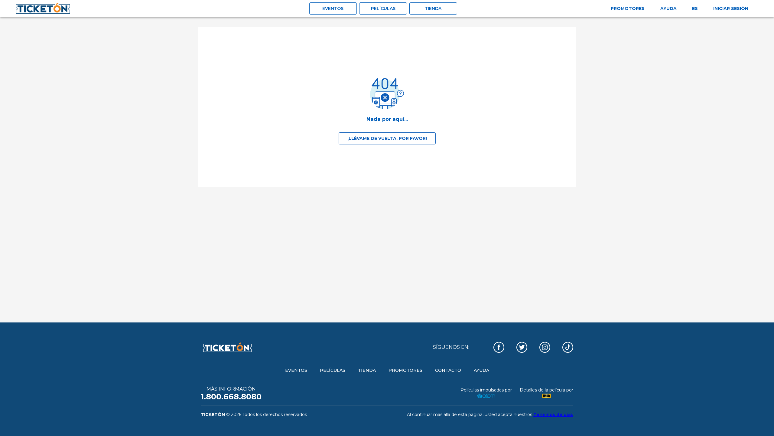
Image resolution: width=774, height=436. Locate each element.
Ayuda (668, 8)
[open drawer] (43, 8)
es (695, 8)
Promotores (628, 8)
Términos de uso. (553, 414)
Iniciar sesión (730, 8)
